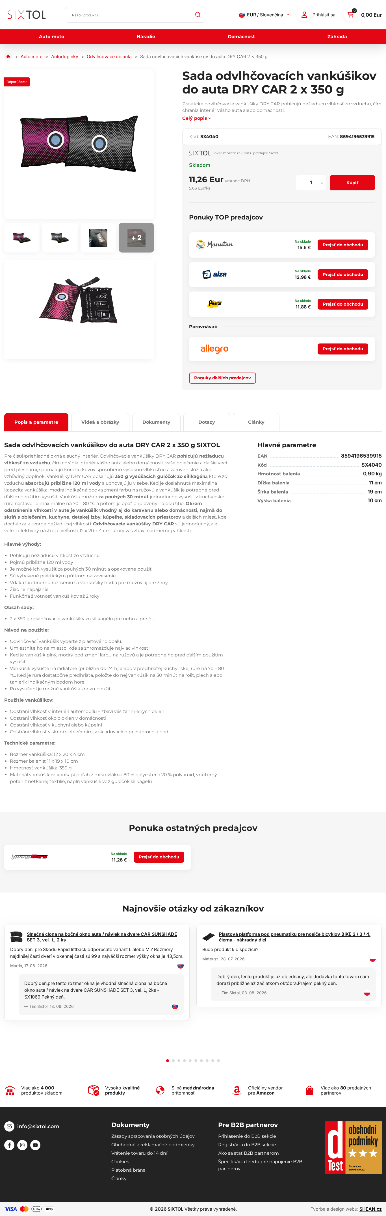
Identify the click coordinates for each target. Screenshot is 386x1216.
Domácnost (241, 36)
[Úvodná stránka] (8, 56)
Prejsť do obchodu (343, 244)
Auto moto (51, 36)
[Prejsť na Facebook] (9, 1145)
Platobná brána (128, 1170)
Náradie (146, 36)
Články (256, 422)
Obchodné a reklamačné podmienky (153, 1144)
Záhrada (337, 36)
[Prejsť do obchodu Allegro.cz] (214, 349)
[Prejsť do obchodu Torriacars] (29, 857)
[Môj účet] (304, 14)
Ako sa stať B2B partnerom (248, 1153)
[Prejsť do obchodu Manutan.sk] (214, 244)
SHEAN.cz (370, 1209)
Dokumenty (156, 422)
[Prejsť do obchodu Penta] (214, 304)
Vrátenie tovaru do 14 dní (139, 1153)
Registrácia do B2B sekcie (247, 1144)
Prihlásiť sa (324, 15)
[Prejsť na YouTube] (35, 1145)
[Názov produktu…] (135, 15)
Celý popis (194, 118)
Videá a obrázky (100, 422)
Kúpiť (352, 182)
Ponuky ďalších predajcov (222, 377)
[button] (167, 1060)
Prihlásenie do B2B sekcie (247, 1136)
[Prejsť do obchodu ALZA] (214, 274)
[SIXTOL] (26, 14)
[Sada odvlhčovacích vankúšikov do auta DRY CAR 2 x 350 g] (79, 143)
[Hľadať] (198, 14)
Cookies (120, 1161)
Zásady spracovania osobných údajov (153, 1136)
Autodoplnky (64, 56)
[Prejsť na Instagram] (22, 1145)
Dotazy (206, 422)
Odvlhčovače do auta (109, 56)
